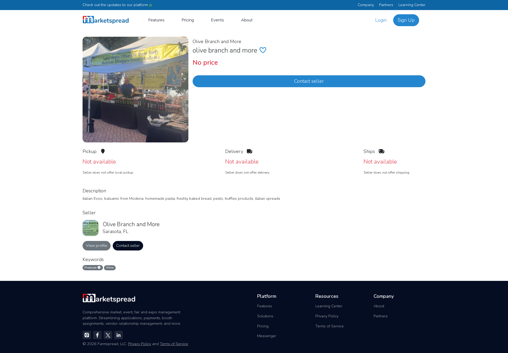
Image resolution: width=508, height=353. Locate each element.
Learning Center (411, 4)
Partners (386, 4)
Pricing (188, 20)
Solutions (265, 316)
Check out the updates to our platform (116, 4)
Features (156, 20)
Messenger (266, 335)
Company (366, 4)
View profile (96, 245)
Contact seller (309, 81)
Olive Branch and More (217, 41)
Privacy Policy (326, 316)
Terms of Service (329, 326)
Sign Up (406, 20)
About (247, 20)
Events (217, 20)
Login (381, 20)
